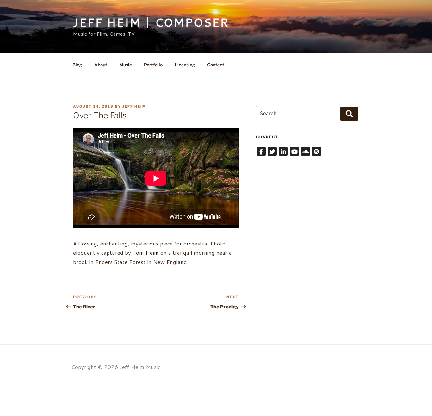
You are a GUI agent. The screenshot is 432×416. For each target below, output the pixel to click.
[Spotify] (316, 151)
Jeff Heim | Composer (151, 22)
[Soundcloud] (305, 151)
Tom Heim (146, 252)
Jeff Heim (134, 106)
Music (125, 64)
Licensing (185, 64)
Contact (215, 64)
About (100, 64)
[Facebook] (261, 151)
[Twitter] (272, 151)
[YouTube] (294, 151)
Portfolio (153, 64)
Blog (77, 64)
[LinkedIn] (283, 151)
